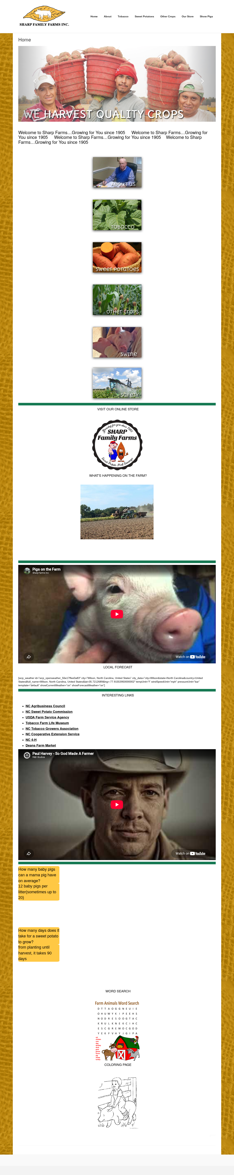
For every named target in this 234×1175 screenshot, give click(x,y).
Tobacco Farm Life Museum (47, 723)
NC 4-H (31, 739)
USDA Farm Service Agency (47, 717)
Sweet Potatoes (144, 16)
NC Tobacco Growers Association (52, 728)
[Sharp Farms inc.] (44, 16)
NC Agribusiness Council (45, 706)
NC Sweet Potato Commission (49, 711)
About (108, 16)
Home (94, 16)
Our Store (188, 16)
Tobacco (123, 16)
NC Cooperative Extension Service (53, 734)
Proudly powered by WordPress (34, 1170)
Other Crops (168, 16)
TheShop (69, 1170)
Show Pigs (206, 16)
